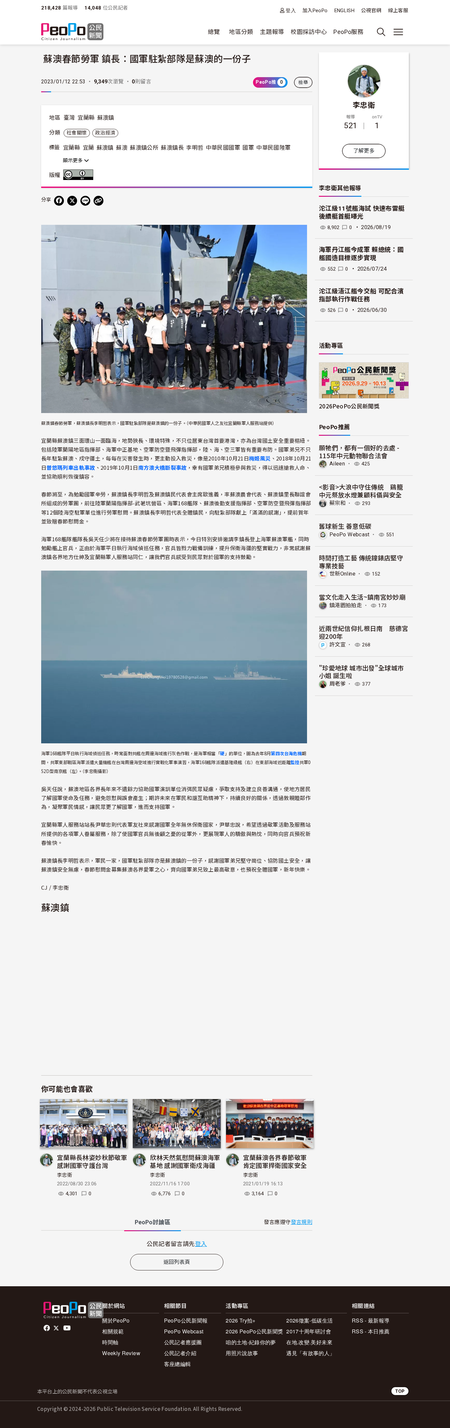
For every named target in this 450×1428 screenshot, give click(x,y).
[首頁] (72, 32)
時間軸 (110, 1342)
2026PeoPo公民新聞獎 (349, 406)
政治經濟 (105, 133)
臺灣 (69, 117)
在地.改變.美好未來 (309, 1342)
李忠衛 (64, 1175)
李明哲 (194, 147)
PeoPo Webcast (349, 534)
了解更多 (364, 151)
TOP (400, 1391)
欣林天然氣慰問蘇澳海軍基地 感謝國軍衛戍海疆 (185, 1161)
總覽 (214, 31)
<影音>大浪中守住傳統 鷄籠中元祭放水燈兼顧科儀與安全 (361, 490)
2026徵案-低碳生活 (309, 1320)
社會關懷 (77, 133)
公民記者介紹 (180, 1353)
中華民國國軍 (223, 147)
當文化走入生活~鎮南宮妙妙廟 (362, 596)
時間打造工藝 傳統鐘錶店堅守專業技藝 (361, 561)
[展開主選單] (398, 32)
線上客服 (398, 11)
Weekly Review (121, 1353)
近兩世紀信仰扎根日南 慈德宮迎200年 (363, 632)
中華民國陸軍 (273, 147)
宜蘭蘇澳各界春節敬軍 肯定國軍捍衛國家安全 (275, 1161)
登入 (291, 10)
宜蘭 (88, 147)
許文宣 (337, 644)
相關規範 (113, 1331)
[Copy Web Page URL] (98, 201)
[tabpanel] (176, 1243)
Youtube (67, 1328)
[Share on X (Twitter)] (72, 201)
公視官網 (371, 11)
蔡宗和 (337, 503)
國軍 (248, 147)
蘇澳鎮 (105, 117)
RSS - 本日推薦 (371, 1331)
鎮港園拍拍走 (345, 605)
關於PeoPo (116, 1320)
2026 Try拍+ (241, 1320)
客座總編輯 (177, 1364)
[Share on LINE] (85, 201)
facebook (47, 1328)
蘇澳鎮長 (172, 147)
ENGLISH (344, 11)
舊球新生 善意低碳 (345, 525)
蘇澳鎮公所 (144, 147)
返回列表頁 (176, 1262)
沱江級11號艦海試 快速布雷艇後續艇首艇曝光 (362, 213)
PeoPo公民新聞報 (186, 1320)
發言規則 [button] (301, 1222)
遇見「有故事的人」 (310, 1353)
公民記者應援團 (183, 1342)
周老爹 (337, 684)
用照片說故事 (242, 1353)
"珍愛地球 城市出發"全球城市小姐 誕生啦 (361, 671)
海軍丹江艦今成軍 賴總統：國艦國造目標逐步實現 (361, 254)
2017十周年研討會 (308, 1331)
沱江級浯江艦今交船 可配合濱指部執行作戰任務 (361, 295)
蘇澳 (121, 147)
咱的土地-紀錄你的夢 (251, 1342)
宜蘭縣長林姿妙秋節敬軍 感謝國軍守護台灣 (92, 1161)
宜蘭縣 (86, 117)
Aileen (337, 464)
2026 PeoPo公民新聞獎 (254, 1331)
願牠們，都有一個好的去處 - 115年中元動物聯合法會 (359, 451)
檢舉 (303, 82)
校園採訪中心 (309, 31)
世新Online (342, 574)
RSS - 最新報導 (371, 1320)
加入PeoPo (315, 11)
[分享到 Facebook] (59, 201)
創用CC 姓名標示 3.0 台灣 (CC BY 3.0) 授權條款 (79, 174)
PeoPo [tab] (152, 1222)
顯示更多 (73, 161)
